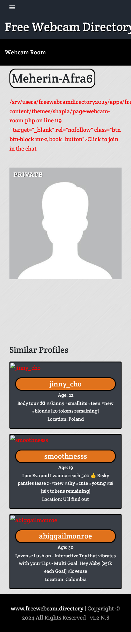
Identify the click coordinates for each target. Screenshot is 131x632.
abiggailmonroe (65, 536)
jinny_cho (65, 384)
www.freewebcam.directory (47, 608)
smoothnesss (65, 456)
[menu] (12, 7)
